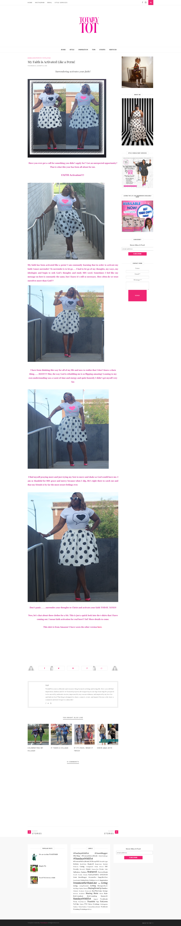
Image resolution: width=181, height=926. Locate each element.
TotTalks (76, 904)
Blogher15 (91, 864)
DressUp (76, 869)
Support (96, 899)
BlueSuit (105, 864)
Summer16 (104, 896)
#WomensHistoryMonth (81, 861)
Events (102, 50)
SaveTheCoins (97, 891)
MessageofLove (103, 886)
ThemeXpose (44, 922)
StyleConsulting (92, 896)
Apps (106, 861)
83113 (97, 861)
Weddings (96, 904)
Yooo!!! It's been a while (47, 878)
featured (92, 871)
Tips (93, 50)
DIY (106, 866)
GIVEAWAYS (104, 875)
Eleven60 (82, 869)
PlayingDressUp (94, 888)
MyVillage (76, 888)
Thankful (91, 901)
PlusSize (105, 888)
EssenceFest (95, 869)
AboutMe (102, 861)
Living (104, 882)
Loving (93, 886)
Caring (82, 866)
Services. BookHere (79, 893)
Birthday (76, 864)
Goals (75, 877)
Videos (90, 904)
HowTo (97, 880)
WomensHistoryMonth (93, 907)
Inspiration (83, 50)
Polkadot (75, 891)
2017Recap (92, 861)
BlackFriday (83, 864)
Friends (85, 875)
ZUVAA (89, 909)
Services (112, 50)
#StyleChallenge (103, 856)
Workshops (83, 909)
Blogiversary (98, 864)
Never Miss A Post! (137, 245)
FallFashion (76, 872)
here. (100, 627)
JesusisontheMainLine (85, 882)
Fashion (84, 872)
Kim (99, 883)
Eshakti (88, 869)
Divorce (101, 866)
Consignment (89, 866)
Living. (75, 886)
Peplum (81, 888)
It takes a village (59, 748)
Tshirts (82, 904)
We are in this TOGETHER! (48, 854)
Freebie (80, 875)
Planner (85, 888)
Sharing (89, 893)
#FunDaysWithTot (81, 853)
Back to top (147, 923)
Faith (106, 869)
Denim (96, 866)
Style (72, 50)
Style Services (61, 2)
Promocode (88, 891)
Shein (96, 893)
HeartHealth (76, 880)
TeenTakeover (82, 901)
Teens (75, 901)
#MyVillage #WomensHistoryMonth (85, 856)
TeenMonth (104, 899)
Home (30, 2)
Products (81, 891)
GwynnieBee (92, 877)
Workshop (76, 909)
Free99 (75, 875)
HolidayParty (84, 880)
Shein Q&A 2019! (104, 748)
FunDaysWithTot (93, 875)
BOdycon (75, 866)
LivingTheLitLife (84, 886)
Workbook (104, 907)
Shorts (101, 893)
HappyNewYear (103, 877)
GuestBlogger (82, 877)
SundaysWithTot (35, 58)
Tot (47, 685)
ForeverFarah (103, 872)
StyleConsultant (78, 896)
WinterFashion (82, 907)
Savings (105, 891)
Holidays (92, 880)
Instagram (40, 2)
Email (49, 2)
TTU (85, 904)
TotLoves (46, 58)
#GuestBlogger (101, 853)
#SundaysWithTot (83, 858)
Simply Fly (42, 866)
